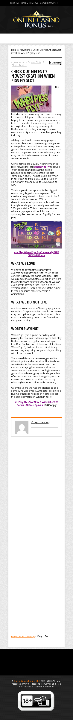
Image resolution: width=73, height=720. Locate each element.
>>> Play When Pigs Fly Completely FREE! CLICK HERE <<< (36, 254)
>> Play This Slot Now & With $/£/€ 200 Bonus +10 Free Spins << (36, 403)
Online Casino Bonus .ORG (27, 680)
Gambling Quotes (48, 2)
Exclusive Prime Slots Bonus (24, 2)
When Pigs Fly (42, 166)
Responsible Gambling (23, 636)
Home (14, 49)
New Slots (25, 49)
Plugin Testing (19, 65)
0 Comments (55, 62)
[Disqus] (36, 484)
